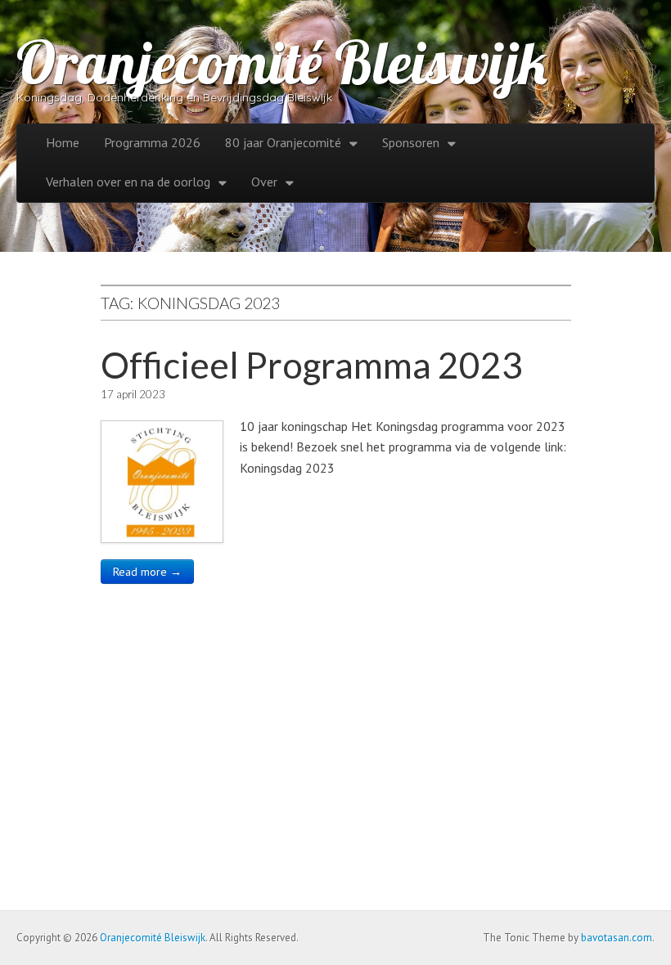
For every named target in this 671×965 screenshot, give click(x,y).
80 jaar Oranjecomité (283, 142)
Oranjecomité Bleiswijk (281, 62)
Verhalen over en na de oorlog (128, 181)
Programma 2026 (152, 142)
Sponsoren (410, 142)
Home (62, 142)
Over (264, 181)
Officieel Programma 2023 (312, 364)
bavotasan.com (616, 938)
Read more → (147, 571)
